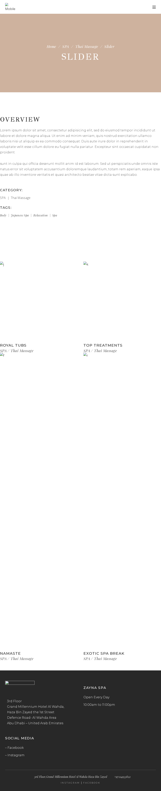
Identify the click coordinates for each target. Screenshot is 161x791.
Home (51, 46)
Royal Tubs (13, 345)
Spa (54, 215)
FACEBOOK (91, 783)
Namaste (10, 653)
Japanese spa (20, 215)
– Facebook (14, 748)
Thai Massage (86, 46)
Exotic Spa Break (103, 653)
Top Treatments (103, 345)
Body (3, 215)
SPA (65, 46)
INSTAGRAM (70, 783)
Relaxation (40, 215)
